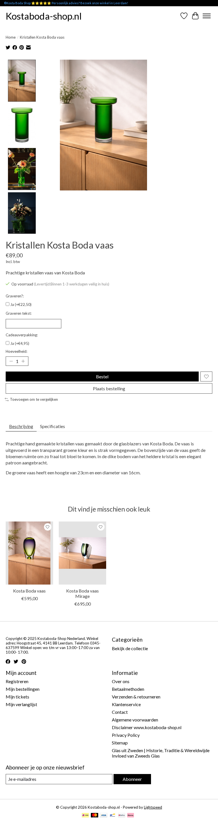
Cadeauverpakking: (22, 335)
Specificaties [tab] (52, 426)
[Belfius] (121, 815)
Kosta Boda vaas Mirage (82, 593)
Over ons (120, 681)
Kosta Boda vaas (29, 590)
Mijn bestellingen (22, 689)
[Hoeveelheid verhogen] (23, 361)
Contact (120, 712)
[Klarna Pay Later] (130, 815)
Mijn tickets (17, 696)
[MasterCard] (94, 815)
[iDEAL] (85, 815)
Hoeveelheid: (16, 351)
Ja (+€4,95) (19, 343)
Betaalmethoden (128, 689)
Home (11, 37)
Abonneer (132, 779)
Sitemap (120, 742)
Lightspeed (153, 807)
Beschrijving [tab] (21, 426)
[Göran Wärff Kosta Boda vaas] (29, 553)
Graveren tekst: (19, 313)
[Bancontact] (112, 815)
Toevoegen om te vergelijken (34, 399)
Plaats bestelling (109, 388)
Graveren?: (15, 296)
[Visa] (103, 815)
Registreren (17, 681)
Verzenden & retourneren (136, 696)
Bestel (102, 376)
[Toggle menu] (206, 16)
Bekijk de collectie (130, 648)
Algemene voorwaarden (135, 719)
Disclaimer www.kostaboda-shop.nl (146, 727)
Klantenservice (126, 704)
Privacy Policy (126, 735)
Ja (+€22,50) (21, 304)
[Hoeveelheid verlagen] (11, 361)
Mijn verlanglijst (21, 704)
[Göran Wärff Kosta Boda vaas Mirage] (82, 553)
